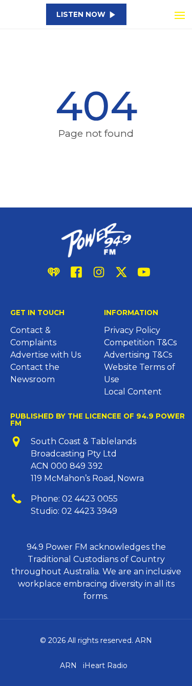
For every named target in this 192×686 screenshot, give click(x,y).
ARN (68, 665)
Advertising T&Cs (138, 355)
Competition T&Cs (140, 342)
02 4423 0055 (90, 499)
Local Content (133, 392)
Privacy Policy (132, 330)
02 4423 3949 (89, 511)
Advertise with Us (45, 355)
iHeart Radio (105, 665)
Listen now (80, 14)
